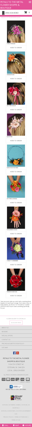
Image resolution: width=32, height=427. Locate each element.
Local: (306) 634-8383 (16, 370)
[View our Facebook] (14, 354)
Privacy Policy (8, 417)
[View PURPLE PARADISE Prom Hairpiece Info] (16, 32)
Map (16, 425)
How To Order (16, 48)
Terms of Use (16, 420)
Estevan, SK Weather (8, 411)
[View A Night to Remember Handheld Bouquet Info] (16, 249)
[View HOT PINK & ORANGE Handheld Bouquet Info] (16, 187)
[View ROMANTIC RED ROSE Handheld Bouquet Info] (16, 280)
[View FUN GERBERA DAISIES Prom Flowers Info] (16, 218)
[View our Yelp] (17, 354)
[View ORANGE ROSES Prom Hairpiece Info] (16, 63)
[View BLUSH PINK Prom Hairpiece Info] (16, 125)
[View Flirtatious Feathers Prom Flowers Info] (16, 156)
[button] (27, 13)
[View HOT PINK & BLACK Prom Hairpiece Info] (16, 94)
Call (5, 425)
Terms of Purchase (21, 417)
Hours (27, 425)
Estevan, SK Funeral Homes (11, 405)
